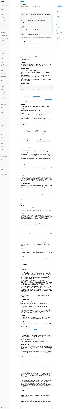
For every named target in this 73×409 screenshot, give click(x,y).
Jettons (3, 86)
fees (42, 65)
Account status (3, 140)
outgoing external (23, 151)
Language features (3, 104)
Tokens (2, 80)
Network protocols (3, 150)
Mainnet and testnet (25, 68)
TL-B (1, 131)
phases (38, 194)
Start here (3, 5)
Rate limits (2, 61)
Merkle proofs (2, 153)
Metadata (3, 83)
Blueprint (3, 92)
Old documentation (4, 174)
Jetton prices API (3, 59)
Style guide (2, 169)
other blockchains (25, 247)
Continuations (2, 118)
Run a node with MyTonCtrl (4, 35)
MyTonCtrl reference (4, 44)
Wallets (2, 79)
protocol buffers (31, 358)
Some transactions (30, 180)
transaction (41, 179)
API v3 (3, 65)
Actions (2, 137)
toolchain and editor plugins (45, 400)
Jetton (22, 303)
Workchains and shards (26, 83)
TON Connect (2, 53)
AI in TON (2, 14)
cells (32, 346)
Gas (21, 199)
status (33, 110)
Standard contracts (3, 76)
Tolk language (45, 401)
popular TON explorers (44, 318)
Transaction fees (3, 143)
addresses (23, 89)
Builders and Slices (3, 116)
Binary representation (25, 356)
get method (44, 242)
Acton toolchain (30, 372)
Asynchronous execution (25, 222)
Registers (2, 119)
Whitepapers (2, 159)
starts (26, 191)
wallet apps (28, 295)
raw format (27, 140)
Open (25, 8)
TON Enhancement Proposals (41, 309)
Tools (1, 113)
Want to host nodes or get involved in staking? (27, 395)
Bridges (2, 27)
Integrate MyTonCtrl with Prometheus (4, 40)
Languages (23, 231)
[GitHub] (1, 407)
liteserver (27, 58)
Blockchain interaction (25, 378)
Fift (1, 164)
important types (26, 301)
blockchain (24, 43)
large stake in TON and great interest (36, 48)
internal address (24, 139)
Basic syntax (2, 97)
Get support (2, 6)
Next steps (23, 390)
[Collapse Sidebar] (9, 1)
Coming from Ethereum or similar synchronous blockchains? (29, 392)
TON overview (24, 41)
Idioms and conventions (4, 98)
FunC (1, 165)
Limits (1, 147)
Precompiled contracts (4, 156)
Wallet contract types (24, 264)
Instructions (2, 115)
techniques (31, 401)
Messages (23, 144)
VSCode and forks (3, 73)
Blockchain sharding (3, 146)
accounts (36, 106)
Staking (2, 45)
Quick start (2, 17)
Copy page (23, 8)
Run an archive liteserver (4, 38)
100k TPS (2, 9)
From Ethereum (3, 8)
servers (22, 57)
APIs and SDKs (24, 321)
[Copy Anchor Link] (27, 41)
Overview (2, 58)
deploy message (30, 167)
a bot (30, 284)
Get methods (23, 240)
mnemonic (33, 278)
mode (21, 196)
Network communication (26, 54)
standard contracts (23, 401)
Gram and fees (24, 62)
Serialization (2, 133)
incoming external (23, 150)
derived (39, 168)
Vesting (2, 89)
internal (22, 148)
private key (26, 272)
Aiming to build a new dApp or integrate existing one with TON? (30, 397)
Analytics (2, 24)
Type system (2, 101)
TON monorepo (46, 365)
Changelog (2, 107)
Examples (2, 100)
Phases (22, 190)
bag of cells (45, 351)
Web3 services (3, 152)
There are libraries (23, 361)
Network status (3, 32)
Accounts (23, 104)
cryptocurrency (33, 64)
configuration (46, 79)
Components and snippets (4, 170)
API (26, 326)
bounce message (27, 209)
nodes (35, 47)
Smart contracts (23, 124)
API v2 (2, 64)
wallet (36, 258)
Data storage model (25, 344)
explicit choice (31, 196)
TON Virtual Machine (25, 183)
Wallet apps (2, 21)
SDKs (1, 50)
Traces (22, 213)
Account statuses (24, 108)
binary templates (36, 358)
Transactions (23, 175)
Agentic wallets (3, 20)
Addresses (2, 134)
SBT (21, 306)
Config (2, 149)
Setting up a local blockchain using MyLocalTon (5, 42)
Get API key (2, 62)
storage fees (34, 119)
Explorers (2, 23)
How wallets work (24, 269)
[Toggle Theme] (8, 407)
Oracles (2, 26)
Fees (40, 194)
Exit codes (2, 125)
